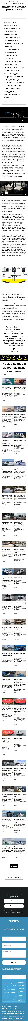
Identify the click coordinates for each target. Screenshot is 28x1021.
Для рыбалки (14, 983)
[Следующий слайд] (27, 275)
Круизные (13, 992)
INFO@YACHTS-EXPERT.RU (14, 929)
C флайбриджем (14, 996)
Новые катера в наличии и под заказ (14, 3)
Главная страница (13, 1)
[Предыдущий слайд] (0, 275)
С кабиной (6, 983)
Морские (13, 989)
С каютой (6, 986)
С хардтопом (6, 992)
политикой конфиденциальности (13, 969)
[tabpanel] (14, 991)
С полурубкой (7, 989)
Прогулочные (6, 999)
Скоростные (6, 996)
